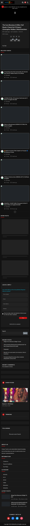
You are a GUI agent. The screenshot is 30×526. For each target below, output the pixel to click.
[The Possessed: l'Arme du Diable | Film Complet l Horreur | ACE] (19, 36)
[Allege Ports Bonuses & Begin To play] (6, 497)
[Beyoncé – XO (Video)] (15, 395)
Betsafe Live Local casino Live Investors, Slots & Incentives (15, 353)
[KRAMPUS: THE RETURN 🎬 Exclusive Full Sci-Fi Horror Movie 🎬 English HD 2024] (15, 193)
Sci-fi (21, 31)
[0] (11, 40)
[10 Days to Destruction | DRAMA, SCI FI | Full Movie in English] (15, 167)
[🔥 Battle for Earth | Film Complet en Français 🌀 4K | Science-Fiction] (15, 141)
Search (4, 331)
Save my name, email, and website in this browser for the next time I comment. (15, 313)
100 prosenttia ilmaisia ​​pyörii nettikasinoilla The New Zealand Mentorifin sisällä (15, 345)
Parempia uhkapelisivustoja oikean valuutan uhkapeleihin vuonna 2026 (14, 357)
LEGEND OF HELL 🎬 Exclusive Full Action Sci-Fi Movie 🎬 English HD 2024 (16, 98)
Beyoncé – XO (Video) (7, 403)
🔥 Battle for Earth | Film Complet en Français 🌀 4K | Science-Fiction (16, 151)
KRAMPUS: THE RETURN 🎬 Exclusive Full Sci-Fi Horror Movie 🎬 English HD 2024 (15, 204)
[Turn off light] (11, 36)
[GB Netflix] (2, 72)
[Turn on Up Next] (14, 36)
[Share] (18, 40)
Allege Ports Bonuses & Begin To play (12, 341)
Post (23, 317)
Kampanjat (6, 349)
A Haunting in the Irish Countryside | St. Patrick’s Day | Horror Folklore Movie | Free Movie (16, 72)
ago (7, 31)
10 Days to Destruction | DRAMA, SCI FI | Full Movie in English (16, 177)
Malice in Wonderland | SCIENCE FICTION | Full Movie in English (15, 125)
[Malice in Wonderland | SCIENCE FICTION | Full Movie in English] (15, 115)
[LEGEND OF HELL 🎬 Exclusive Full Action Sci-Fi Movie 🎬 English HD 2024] (15, 88)
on (7, 405)
